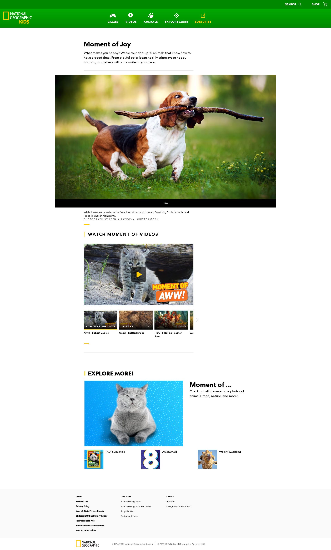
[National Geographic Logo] (87, 546)
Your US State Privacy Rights (90, 511)
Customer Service (129, 516)
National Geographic (131, 501)
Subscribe (170, 501)
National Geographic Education (136, 506)
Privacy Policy (83, 506)
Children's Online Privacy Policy (91, 515)
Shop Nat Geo (127, 511)
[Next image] (267, 137)
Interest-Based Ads (85, 520)
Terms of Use (82, 501)
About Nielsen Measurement (90, 525)
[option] (100, 323)
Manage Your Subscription (178, 506)
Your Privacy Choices (86, 530)
